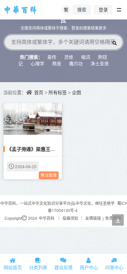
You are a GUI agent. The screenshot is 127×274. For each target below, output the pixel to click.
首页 (38, 92)
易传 (51, 57)
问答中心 (114, 267)
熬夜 (56, 63)
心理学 (37, 63)
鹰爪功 (76, 63)
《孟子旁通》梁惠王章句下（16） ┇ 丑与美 (54, 149)
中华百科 (46, 218)
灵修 (68, 57)
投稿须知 (70, 218)
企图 (76, 92)
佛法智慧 (49, 175)
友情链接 (93, 218)
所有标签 (58, 92)
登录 (103, 9)
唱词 (85, 57)
